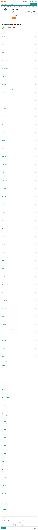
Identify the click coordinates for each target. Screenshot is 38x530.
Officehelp (4, 108)
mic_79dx (4, 156)
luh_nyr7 (4, 100)
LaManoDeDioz (5, 180)
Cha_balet (4, 188)
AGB (2, 520)
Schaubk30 (4, 493)
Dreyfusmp (4, 300)
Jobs (28, 520)
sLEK (3, 124)
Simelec (4, 92)
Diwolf (3, 373)
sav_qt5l (4, 36)
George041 (4, 485)
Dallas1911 (4, 477)
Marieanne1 (4, 308)
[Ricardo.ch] (3, 1)
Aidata (3, 461)
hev (3, 220)
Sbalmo (3, 389)
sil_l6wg (4, 405)
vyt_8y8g (4, 236)
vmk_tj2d (4, 413)
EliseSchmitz (5, 116)
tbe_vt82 (4, 84)
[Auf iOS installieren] (15, 525)
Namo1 (3, 44)
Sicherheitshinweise (33, 520)
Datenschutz (19, 520)
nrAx (3, 52)
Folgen (13, 17)
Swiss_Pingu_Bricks (6, 397)
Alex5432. (4, 196)
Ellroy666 (4, 348)
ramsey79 (4, 148)
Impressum (15, 520)
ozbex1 (3, 356)
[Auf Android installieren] (22, 525)
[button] (25, 2)
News (26, 520)
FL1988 (3, 365)
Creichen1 (4, 509)
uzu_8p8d (4, 332)
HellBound (4, 76)
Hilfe (23, 520)
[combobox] (15, 4)
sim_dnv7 (4, 140)
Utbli (3, 172)
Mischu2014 (4, 469)
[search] (33, 4)
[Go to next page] (13, 518)
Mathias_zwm (5, 60)
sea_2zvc (4, 260)
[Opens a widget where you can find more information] (3, 528)
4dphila (3, 316)
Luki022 (3, 276)
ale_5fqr (4, 340)
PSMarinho (4, 164)
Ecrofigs (4, 324)
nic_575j (4, 228)
